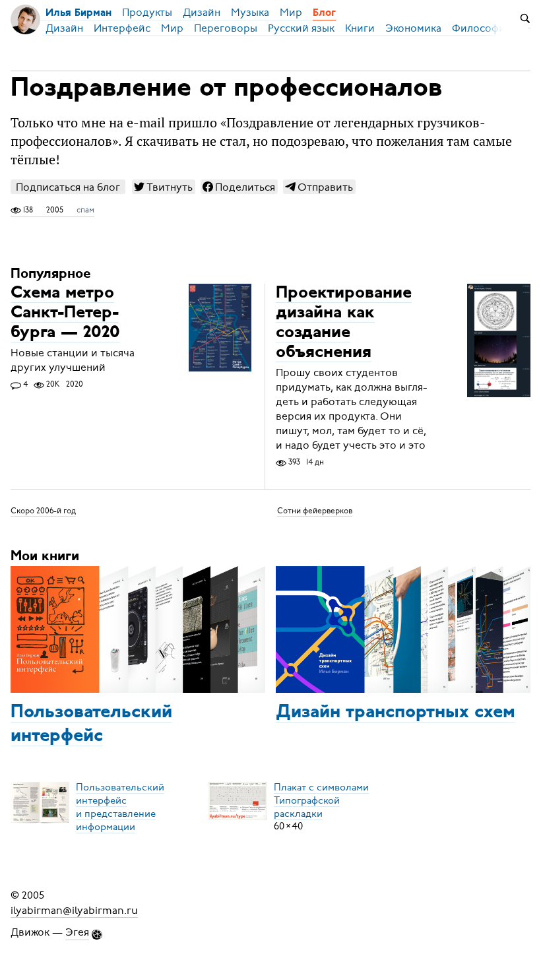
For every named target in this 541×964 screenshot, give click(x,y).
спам (85, 210)
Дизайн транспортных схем (395, 712)
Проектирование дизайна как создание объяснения (344, 323)
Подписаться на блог (68, 187)
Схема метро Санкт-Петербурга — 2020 (65, 313)
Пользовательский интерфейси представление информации (120, 806)
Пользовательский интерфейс (91, 724)
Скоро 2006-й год (43, 510)
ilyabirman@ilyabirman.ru (74, 910)
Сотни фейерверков (314, 510)
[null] (163, 186)
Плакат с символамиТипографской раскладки (321, 799)
